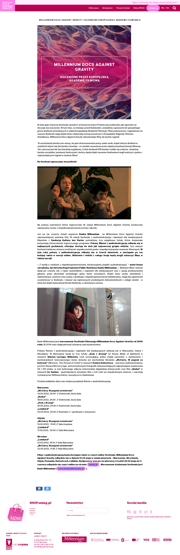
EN (167, 8)
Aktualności (107, 8)
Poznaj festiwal (123, 8)
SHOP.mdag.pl (40, 503)
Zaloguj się (153, 8)
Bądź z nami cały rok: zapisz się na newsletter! (154, 2)
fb (129, 511)
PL (163, 8)
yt (146, 511)
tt (140, 511)
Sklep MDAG (138, 8)
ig (134, 511)
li (151, 511)
